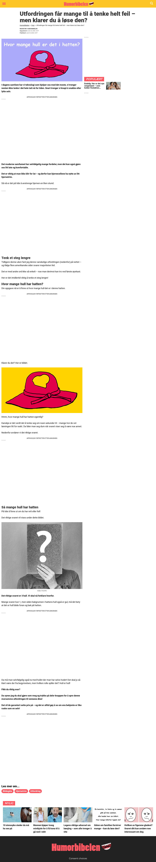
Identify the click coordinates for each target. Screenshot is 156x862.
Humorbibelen (24, 25)
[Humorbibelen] (77, 3)
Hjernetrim (21, 791)
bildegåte (7, 791)
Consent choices (78, 858)
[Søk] (152, 4)
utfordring (35, 791)
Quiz (32, 25)
